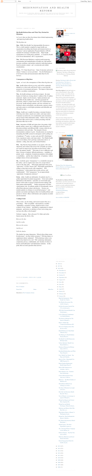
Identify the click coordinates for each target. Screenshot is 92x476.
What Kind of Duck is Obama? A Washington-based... (67, 413)
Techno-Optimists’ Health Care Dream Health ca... (66, 344)
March (61, 291)
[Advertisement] (49, 22)
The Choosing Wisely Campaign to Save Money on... (67, 429)
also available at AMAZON (62, 197)
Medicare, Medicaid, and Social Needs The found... (66, 437)
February (61, 294)
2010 (59, 458)
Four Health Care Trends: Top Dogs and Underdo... (66, 356)
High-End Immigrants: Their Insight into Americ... (66, 299)
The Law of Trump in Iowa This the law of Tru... (66, 327)
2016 (59, 268)
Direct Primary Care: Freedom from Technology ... (66, 372)
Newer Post (19, 289)
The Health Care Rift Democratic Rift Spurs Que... (67, 339)
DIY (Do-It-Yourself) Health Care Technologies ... (67, 311)
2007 (59, 465)
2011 (59, 455)
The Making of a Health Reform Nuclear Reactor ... (66, 335)
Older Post (50, 289)
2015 (59, 446)
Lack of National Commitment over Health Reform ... (66, 315)
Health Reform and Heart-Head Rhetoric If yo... (66, 331)
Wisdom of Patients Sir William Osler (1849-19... (66, 348)
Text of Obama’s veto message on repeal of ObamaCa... (67, 397)
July (60, 282)
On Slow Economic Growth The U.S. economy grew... (66, 307)
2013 (59, 451)
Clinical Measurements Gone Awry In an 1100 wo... (66, 376)
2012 (59, 453)
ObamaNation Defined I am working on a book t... (65, 384)
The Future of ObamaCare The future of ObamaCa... (66, 319)
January (61, 296)
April (60, 289)
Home (35, 289)
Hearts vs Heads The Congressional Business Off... (66, 323)
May (60, 287)
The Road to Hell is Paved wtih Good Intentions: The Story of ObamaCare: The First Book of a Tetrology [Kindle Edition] (66, 82)
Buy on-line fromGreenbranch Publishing (62, 189)
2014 (59, 448)
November (62, 273)
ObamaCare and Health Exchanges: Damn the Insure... (67, 405)
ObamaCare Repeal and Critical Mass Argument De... (66, 401)
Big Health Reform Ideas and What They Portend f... (67, 352)
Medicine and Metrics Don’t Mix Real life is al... (67, 409)
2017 (59, 266)
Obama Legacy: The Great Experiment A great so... (65, 425)
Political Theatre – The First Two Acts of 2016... (67, 433)
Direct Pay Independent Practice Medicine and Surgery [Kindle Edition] (65, 166)
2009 (59, 460)
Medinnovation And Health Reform (46, 9)
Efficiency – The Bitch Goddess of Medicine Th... (67, 380)
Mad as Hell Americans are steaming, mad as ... (65, 368)
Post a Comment (20, 286)
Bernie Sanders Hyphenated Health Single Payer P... (65, 364)
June (60, 284)
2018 (59, 263)
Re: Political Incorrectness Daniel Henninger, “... (67, 421)
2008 (59, 462)
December (61, 270)
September (62, 277)
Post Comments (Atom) (28, 293)
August (61, 280)
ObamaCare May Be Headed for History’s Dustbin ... (66, 417)
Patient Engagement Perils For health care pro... (66, 441)
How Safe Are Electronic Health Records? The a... (66, 392)
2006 (59, 467)
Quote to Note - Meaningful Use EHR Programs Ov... (66, 360)
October (61, 275)
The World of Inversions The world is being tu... (66, 303)
